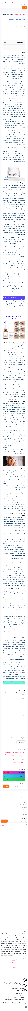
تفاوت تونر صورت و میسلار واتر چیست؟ (16, 764)
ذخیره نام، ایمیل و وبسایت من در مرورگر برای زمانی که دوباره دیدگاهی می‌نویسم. (14, 738)
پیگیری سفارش (24, 797)
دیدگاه (23, 698)
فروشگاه (25, 809)
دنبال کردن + (6, 772)
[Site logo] (14, 2)
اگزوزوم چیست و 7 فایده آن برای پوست (16, 762)
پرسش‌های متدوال (23, 804)
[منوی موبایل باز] (26, 2)
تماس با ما (25, 814)
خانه (24, 14)
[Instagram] (25, 931)
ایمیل (24, 723)
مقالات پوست (18, 14)
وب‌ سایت (23, 730)
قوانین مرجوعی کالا (23, 800)
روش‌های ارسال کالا (23, 802)
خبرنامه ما (24, 818)
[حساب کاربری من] (2, 2)
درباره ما (25, 811)
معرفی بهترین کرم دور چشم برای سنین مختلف (14, 752)
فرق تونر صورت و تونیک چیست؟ (17, 759)
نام (24, 715)
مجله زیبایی (24, 807)
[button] (5, 42)
